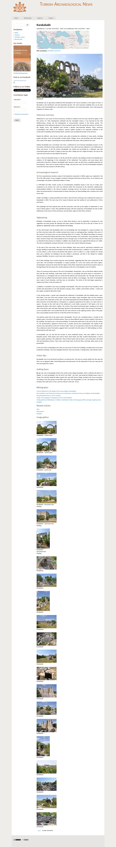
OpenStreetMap (79, 48)
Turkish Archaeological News (66, 4)
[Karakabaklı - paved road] (69, 462)
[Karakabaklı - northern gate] (69, 427)
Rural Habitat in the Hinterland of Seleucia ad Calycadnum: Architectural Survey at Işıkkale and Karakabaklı (68, 393)
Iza (45, 28)
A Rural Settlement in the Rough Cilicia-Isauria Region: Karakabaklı (56, 391)
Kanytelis (39, 414)
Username (17, 99)
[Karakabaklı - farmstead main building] (69, 496)
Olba (38, 409)
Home (16, 18)
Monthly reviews (20, 37)
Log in (39, 830)
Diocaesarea (40, 411)
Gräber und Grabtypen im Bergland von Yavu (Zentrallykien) (54, 398)
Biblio (16, 33)
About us (40, 18)
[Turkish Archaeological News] (14, 83)
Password (17, 107)
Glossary (17, 35)
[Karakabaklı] (69, 76)
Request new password (21, 114)
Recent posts (27, 18)
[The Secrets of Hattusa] (22, 71)
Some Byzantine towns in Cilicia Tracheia (49, 395)
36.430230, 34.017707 (54, 51)
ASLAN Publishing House (21, 73)
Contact (50, 18)
